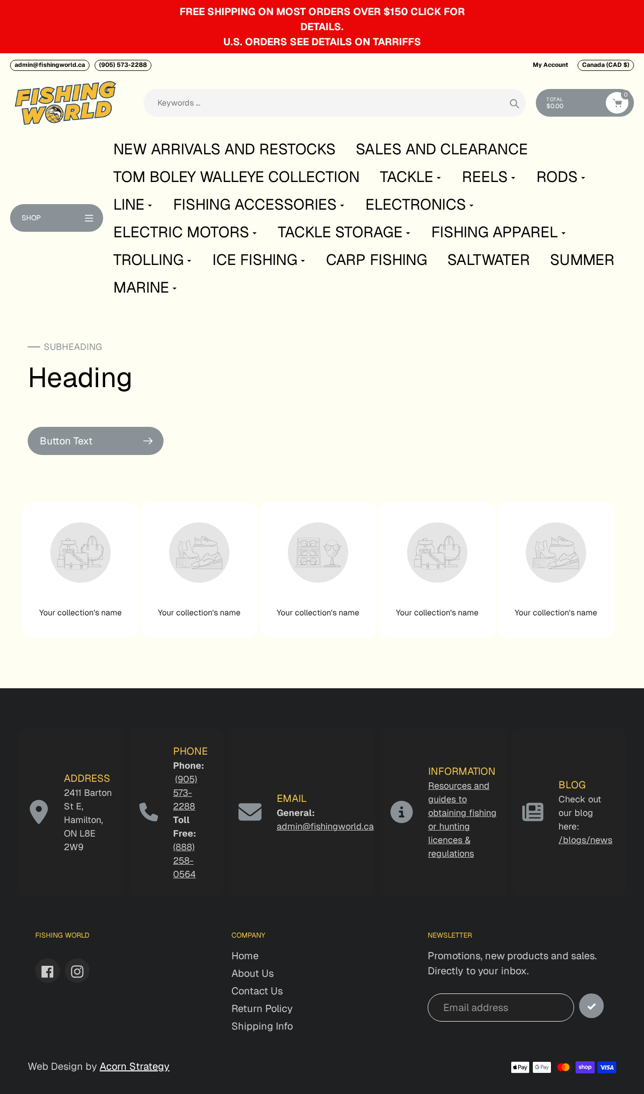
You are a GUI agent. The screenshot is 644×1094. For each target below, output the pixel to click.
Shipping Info (262, 1026)
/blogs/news (585, 840)
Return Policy (262, 1008)
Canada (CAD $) (605, 65)
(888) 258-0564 (184, 860)
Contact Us (257, 990)
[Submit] (591, 1005)
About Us (252, 973)
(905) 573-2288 (123, 65)
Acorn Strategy (135, 1066)
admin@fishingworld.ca (50, 65)
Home (245, 955)
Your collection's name (80, 612)
